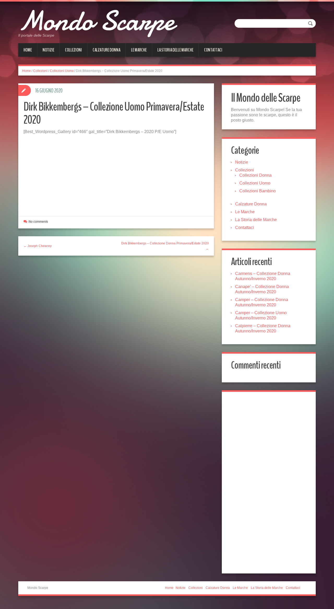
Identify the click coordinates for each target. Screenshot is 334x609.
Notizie (48, 50)
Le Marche (139, 50)
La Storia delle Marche (175, 50)
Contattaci (213, 50)
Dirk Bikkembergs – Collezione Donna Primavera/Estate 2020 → (165, 246)
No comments (38, 221)
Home (27, 50)
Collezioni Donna (255, 175)
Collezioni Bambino (257, 191)
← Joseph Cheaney (37, 246)
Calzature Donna (106, 50)
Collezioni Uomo (62, 71)
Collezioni (73, 50)
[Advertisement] (116, 173)
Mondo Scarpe (96, 21)
